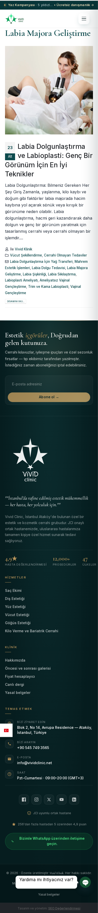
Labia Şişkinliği (34, 274)
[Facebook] (24, 799)
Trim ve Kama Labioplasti (48, 287)
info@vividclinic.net (34, 763)
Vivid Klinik (23, 249)
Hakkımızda (15, 660)
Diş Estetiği (15, 598)
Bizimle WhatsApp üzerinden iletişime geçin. (52, 841)
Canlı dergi (14, 684)
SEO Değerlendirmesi (64, 908)
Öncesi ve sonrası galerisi (28, 668)
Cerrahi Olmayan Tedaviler (65, 255)
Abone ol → (49, 397)
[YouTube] (62, 799)
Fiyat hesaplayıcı (20, 676)
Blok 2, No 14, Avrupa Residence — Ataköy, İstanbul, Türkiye (54, 730)
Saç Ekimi (13, 590)
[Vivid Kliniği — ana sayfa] (15, 18)
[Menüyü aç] (83, 18)
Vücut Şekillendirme (26, 255)
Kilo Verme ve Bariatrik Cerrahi (31, 631)
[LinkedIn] (74, 799)
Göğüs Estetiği (18, 623)
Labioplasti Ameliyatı (21, 280)
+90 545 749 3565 (33, 747)
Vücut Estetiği (17, 615)
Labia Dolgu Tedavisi (48, 268)
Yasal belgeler (17, 692)
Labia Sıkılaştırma (62, 274)
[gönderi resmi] (49, 90)
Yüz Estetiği (15, 606)
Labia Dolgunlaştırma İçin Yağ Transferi (41, 262)
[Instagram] (36, 799)
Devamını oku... (15, 301)
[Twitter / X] (49, 799)
